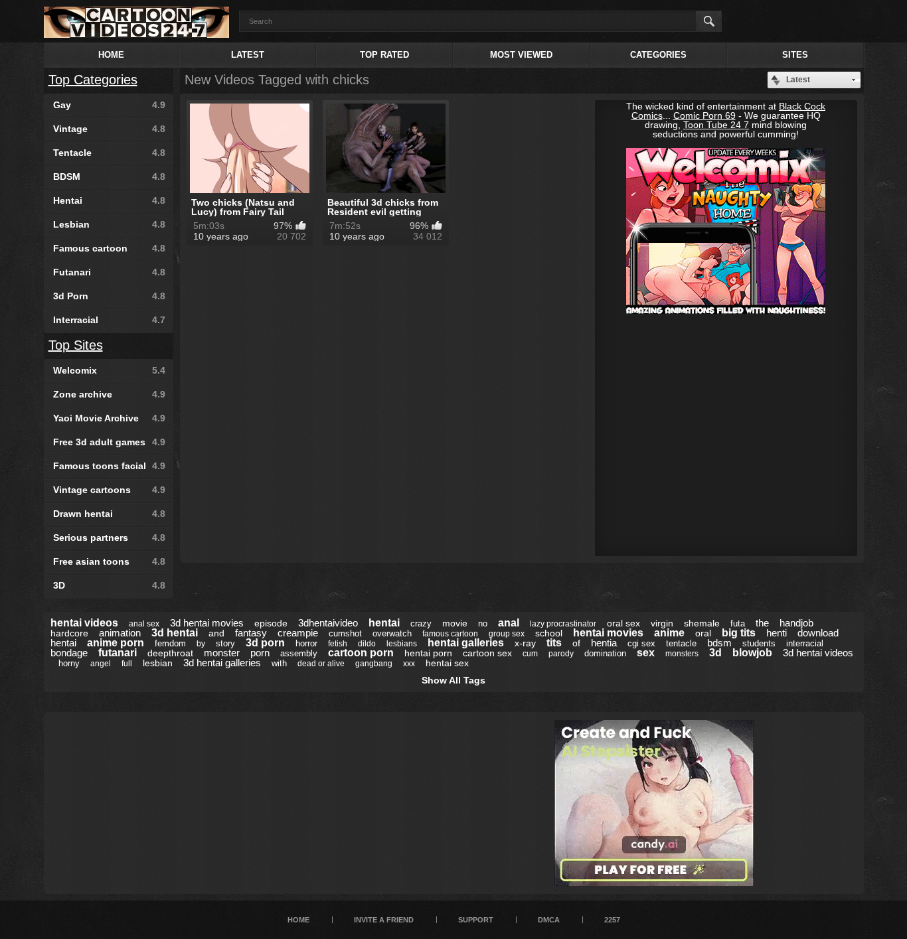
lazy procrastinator (563, 623)
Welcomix (109, 370)
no (482, 623)
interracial (804, 643)
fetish (337, 643)
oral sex (623, 623)
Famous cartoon (109, 248)
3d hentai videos (818, 652)
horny (69, 663)
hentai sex (447, 663)
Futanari (109, 272)
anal (508, 622)
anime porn (115, 642)
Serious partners (109, 537)
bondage (69, 652)
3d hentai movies (207, 622)
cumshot (345, 633)
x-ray (525, 643)
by (201, 643)
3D (109, 585)
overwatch (392, 633)
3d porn (265, 642)
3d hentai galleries (222, 662)
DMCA (549, 920)
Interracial (109, 320)
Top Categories (92, 79)
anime (669, 632)
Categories (658, 55)
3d (715, 652)
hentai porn (428, 653)
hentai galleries (466, 642)
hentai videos (84, 622)
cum (530, 653)
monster (222, 652)
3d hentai (174, 632)
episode (271, 623)
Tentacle (109, 152)
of (576, 643)
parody (561, 653)
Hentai (109, 200)
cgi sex (641, 643)
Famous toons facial (109, 466)
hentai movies (608, 632)
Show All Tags (453, 680)
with (279, 663)
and (216, 633)
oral (703, 633)
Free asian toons (109, 561)
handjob (796, 622)
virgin (662, 623)
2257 (612, 920)
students (759, 643)
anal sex (144, 623)
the (762, 622)
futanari (117, 652)
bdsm (719, 642)
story (225, 643)
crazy (421, 623)
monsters (682, 653)
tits (554, 642)
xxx (409, 663)
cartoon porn (361, 652)
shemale (702, 623)
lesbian (158, 663)
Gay (109, 105)
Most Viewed (521, 55)
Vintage (109, 128)
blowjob (752, 652)
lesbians (401, 643)
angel (100, 663)
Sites (795, 55)
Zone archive (109, 394)
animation (120, 632)
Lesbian (109, 224)
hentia (604, 642)
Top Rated (384, 55)
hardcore (69, 633)
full (127, 663)
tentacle (681, 643)
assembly (298, 653)
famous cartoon (450, 633)
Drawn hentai (109, 513)
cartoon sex (487, 653)
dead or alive (321, 663)
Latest (247, 55)
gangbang (373, 663)
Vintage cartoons (109, 489)
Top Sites (75, 345)
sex (646, 652)
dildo (367, 643)
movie (454, 623)
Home (111, 55)
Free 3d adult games (109, 442)
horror (306, 643)
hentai (384, 622)
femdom (170, 643)
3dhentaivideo (328, 622)
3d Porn (109, 296)
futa (737, 623)
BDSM (109, 176)
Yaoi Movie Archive (109, 418)
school (548, 633)
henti (776, 632)
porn (260, 652)
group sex (507, 633)
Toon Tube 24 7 (716, 124)
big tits (739, 632)
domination (605, 653)
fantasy (251, 632)
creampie (298, 632)
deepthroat (170, 653)
